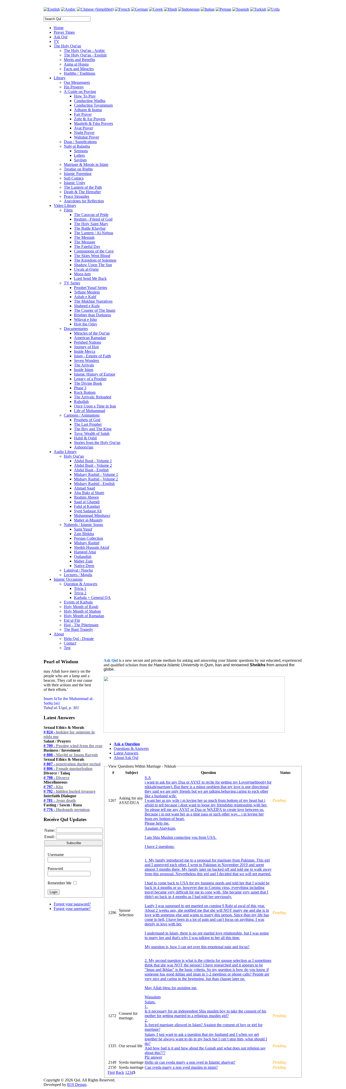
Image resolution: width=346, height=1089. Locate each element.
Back (120, 1072)
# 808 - (71, 755)
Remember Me (59, 883)
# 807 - (72, 764)
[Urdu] (273, 9)
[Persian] (223, 9)
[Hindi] (170, 9)
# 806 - (68, 768)
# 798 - (56, 777)
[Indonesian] (189, 9)
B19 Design (76, 1084)
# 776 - (67, 809)
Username (56, 854)
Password (55, 868)
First (111, 1072)
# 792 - (69, 791)
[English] (52, 9)
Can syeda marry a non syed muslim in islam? (181, 1067)
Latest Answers (126, 753)
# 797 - (53, 787)
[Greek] (156, 9)
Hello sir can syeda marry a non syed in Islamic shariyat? (190, 1062)
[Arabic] (68, 9)
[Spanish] (240, 9)
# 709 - (73, 746)
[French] (122, 9)
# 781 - (60, 800)
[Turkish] (258, 9)
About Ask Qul (126, 757)
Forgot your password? (72, 904)
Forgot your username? (72, 908)
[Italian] (208, 9)
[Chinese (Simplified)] (95, 9)
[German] (139, 9)
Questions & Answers (131, 748)
